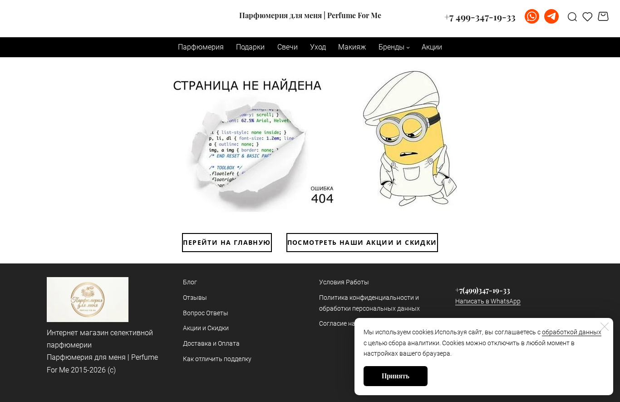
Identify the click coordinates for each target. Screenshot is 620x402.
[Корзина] (604, 16)
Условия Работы (344, 282)
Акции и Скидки (206, 328)
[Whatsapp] (532, 16)
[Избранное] (587, 16)
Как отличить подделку (217, 358)
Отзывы (195, 297)
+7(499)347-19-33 (482, 290)
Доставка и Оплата (211, 343)
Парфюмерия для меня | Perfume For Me (310, 15)
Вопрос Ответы (205, 313)
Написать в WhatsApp (488, 301)
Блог (190, 282)
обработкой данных (571, 332)
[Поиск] (572, 16)
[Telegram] (551, 16)
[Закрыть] (604, 327)
